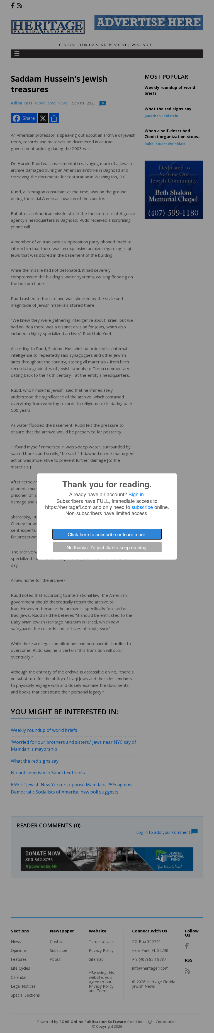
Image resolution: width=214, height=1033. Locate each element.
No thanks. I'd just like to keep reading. (107, 547)
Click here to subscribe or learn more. (107, 534)
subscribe (142, 506)
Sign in (136, 494)
